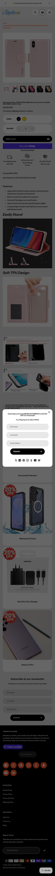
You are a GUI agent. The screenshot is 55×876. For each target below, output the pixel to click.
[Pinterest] (23, 460)
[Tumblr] (31, 460)
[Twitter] (16, 460)
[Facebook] (20, 460)
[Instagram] (27, 460)
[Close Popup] (49, 412)
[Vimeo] (39, 460)
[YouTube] (35, 460)
